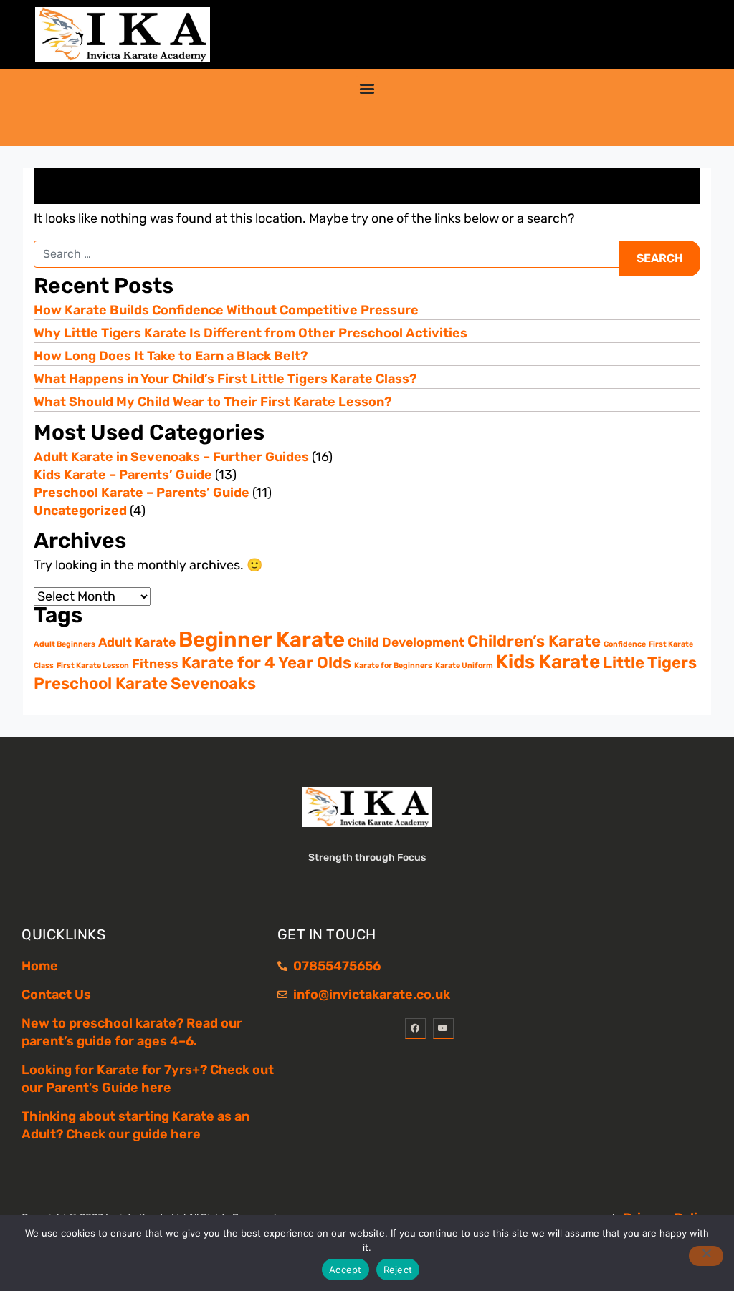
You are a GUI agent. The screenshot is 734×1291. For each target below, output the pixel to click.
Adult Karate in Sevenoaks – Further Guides (171, 457)
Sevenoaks (213, 683)
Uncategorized (80, 510)
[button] (367, 88)
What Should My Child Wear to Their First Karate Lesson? (212, 402)
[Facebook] (415, 1028)
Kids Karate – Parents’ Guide (123, 475)
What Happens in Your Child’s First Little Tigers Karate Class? (225, 379)
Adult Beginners (64, 644)
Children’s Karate (534, 641)
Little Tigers (650, 662)
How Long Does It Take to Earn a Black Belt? (171, 356)
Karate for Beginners (393, 665)
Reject (398, 1269)
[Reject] (706, 1256)
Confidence (625, 644)
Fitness (155, 663)
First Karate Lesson (93, 665)
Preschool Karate (101, 683)
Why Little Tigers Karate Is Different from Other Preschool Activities (250, 333)
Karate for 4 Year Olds (266, 662)
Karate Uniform (464, 665)
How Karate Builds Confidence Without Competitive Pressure (226, 310)
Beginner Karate (261, 639)
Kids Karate (548, 661)
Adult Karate (137, 641)
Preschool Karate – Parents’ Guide (141, 493)
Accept (345, 1269)
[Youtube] (443, 1028)
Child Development (406, 641)
